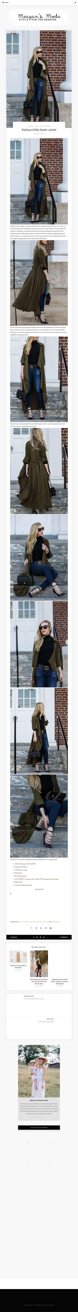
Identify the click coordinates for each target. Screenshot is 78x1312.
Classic (31, 126)
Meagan (14, 937)
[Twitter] (36, 928)
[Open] (28, 1142)
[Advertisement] (32, 1190)
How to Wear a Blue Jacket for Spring (34, 999)
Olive (42, 126)
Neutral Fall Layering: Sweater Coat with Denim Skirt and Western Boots (39, 981)
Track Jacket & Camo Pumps (46, 1021)
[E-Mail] (50, 928)
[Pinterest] (46, 928)
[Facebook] (31, 928)
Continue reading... (39, 1117)
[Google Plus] (41, 928)
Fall (36, 126)
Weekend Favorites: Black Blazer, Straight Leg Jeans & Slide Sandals (59, 981)
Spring (47, 126)
